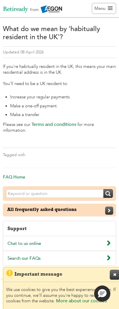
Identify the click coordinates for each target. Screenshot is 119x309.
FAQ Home (14, 177)
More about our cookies (81, 301)
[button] (102, 293)
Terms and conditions (53, 124)
